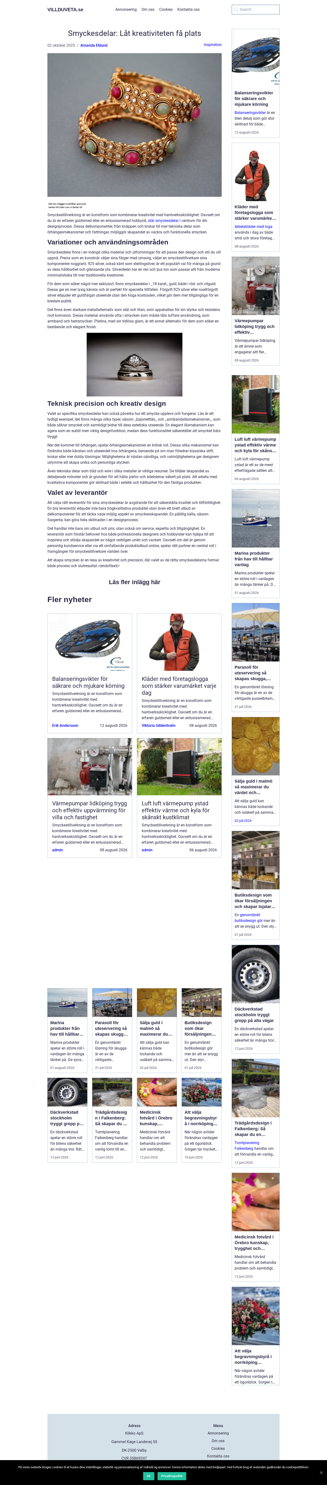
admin (57, 850)
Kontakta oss (188, 9)
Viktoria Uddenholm (158, 725)
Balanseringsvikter (250, 112)
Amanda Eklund (93, 45)
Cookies (166, 9)
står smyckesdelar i (164, 220)
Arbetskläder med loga (253, 226)
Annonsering (126, 9)
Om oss (147, 9)
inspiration (213, 44)
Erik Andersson (65, 725)
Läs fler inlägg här (134, 582)
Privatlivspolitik (172, 1476)
